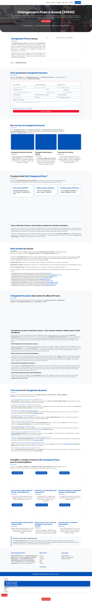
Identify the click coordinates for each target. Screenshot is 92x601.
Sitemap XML (43, 567)
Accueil (48, 2)
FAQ (67, 2)
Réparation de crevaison (12, 585)
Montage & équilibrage (11, 583)
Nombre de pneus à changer (42, 94)
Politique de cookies (66, 558)
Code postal (66, 89)
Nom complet (16, 84)
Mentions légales (65, 555)
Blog (63, 2)
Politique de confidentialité (67, 557)
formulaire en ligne (67, 444)
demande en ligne (38, 440)
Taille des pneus (17, 94)
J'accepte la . (23, 108)
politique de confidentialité (26, 108)
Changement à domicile (11, 582)
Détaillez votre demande (18, 99)
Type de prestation (62, 94)
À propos (59, 2)
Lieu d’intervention (17, 89)
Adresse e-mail (61, 84)
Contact (71, 2)
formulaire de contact (37, 413)
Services (53, 2)
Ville (47, 89)
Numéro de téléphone (40, 84)
